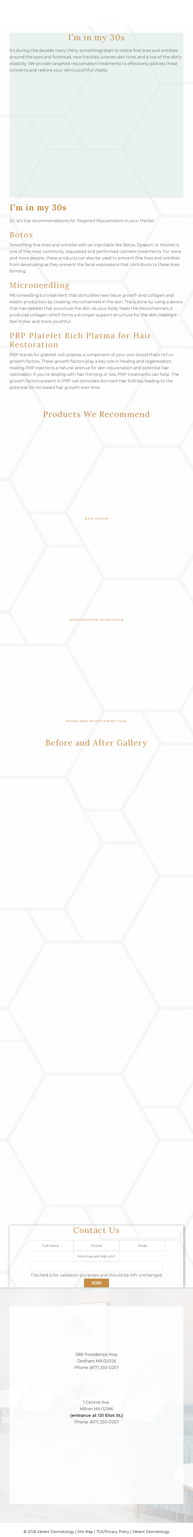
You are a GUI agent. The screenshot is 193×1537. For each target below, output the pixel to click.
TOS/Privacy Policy (112, 1531)
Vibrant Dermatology (150, 1531)
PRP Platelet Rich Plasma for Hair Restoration (81, 340)
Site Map (85, 1531)
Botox (22, 235)
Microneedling (40, 285)
